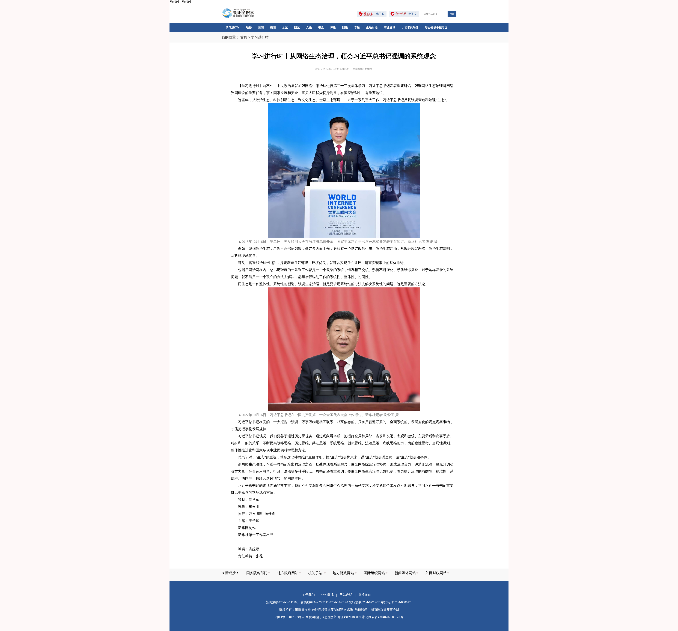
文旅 (309, 27)
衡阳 (273, 27)
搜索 (452, 14)
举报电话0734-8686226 (396, 602)
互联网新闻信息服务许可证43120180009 (333, 617)
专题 (357, 27)
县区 (285, 27)
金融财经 (371, 27)
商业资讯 (389, 27)
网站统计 (175, 1)
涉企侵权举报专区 (436, 27)
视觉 (321, 27)
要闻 (261, 27)
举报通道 (364, 595)
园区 (297, 27)
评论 (333, 27)
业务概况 (327, 595)
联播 (249, 27)
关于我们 (308, 595)
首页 (243, 37)
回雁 (345, 27)
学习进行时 (233, 27)
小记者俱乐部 (410, 27)
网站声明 (346, 595)
